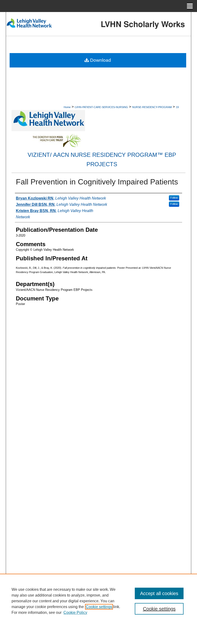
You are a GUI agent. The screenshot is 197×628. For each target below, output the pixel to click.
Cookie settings (99, 607)
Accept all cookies (159, 593)
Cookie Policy (75, 612)
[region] (98, 601)
